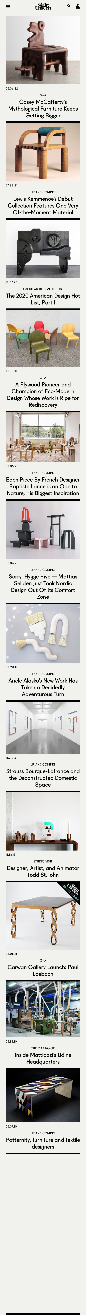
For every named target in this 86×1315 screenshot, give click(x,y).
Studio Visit (43, 861)
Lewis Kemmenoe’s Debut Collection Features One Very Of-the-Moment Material (43, 205)
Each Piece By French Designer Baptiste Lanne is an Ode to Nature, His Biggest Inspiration (43, 486)
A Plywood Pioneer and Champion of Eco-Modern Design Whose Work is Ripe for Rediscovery (43, 394)
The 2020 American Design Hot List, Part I (43, 299)
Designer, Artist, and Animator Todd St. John (43, 871)
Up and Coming (43, 192)
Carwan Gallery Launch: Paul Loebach (43, 970)
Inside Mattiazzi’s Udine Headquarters (43, 1058)
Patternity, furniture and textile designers (43, 1143)
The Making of (43, 1048)
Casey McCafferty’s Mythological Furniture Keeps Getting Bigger (43, 108)
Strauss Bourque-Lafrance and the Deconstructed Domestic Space (43, 778)
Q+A (43, 95)
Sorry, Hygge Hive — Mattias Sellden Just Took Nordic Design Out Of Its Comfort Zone (43, 586)
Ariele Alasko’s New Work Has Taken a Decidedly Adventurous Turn (43, 687)
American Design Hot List (43, 289)
